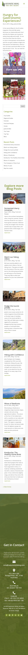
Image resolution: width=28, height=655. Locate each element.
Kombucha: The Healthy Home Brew (14, 158)
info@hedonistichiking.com (14, 565)
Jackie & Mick (17, 24)
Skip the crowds (8, 168)
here (10, 50)
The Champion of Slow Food (12, 163)
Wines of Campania (9, 160)
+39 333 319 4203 (17, 598)
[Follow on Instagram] (9, 615)
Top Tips (6, 134)
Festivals (6, 121)
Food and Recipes (9, 123)
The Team (7, 131)
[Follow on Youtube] (21, 615)
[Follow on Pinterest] (12, 615)
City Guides (7, 115)
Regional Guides (8, 118)
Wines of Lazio (8, 166)
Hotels (6, 126)
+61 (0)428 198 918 (14, 588)
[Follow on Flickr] (15, 615)
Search (22, 106)
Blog (12, 24)
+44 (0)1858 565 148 (16, 600)
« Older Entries (7, 487)
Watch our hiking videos (10, 147)
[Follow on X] (18, 615)
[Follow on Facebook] (6, 615)
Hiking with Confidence (10, 152)
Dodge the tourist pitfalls (11, 150)
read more (7, 233)
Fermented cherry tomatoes (12, 144)
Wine (5, 136)
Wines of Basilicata (9, 155)
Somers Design (15, 610)
